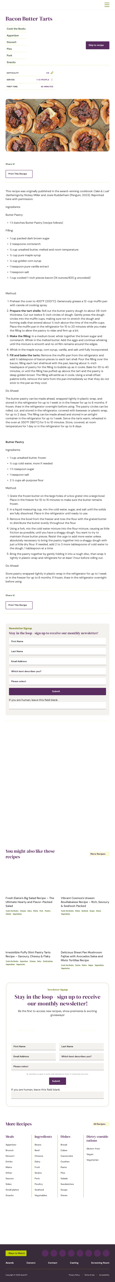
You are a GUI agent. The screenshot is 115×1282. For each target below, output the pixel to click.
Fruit (37, 1167)
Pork (9, 55)
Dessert (11, 42)
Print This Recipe (17, 173)
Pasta (64, 1167)
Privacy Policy (74, 1275)
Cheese (23, 911)
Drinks (9, 1161)
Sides (9, 1184)
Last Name (17, 651)
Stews (98, 911)
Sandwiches (67, 1184)
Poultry (47, 911)
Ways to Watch (16, 1253)
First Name (17, 641)
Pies (9, 49)
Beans (38, 1144)
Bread (64, 1144)
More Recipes (97, 853)
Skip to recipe (96, 45)
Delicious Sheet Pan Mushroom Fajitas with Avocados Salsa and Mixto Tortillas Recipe (82, 956)
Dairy (29, 911)
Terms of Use (89, 1275)
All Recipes (99, 1124)
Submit (56, 691)
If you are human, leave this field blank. (33, 700)
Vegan (90, 965)
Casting (74, 1262)
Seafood (84, 911)
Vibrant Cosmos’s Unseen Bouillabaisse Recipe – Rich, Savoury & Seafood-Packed (85, 902)
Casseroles (67, 1155)
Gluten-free (93, 1148)
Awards (10, 1262)
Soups (92, 911)
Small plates (48, 961)
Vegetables (17, 914)
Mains (35, 911)
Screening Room (100, 1262)
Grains (77, 965)
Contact (52, 1262)
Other (9, 1172)
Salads (8, 914)
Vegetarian (20, 964)
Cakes (64, 1150)
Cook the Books (16, 28)
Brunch (10, 1150)
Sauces (10, 1178)
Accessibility (104, 1275)
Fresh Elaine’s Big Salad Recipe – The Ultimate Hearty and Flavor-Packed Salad (30, 902)
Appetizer (13, 35)
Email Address (19, 661)
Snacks (11, 62)
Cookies (65, 1161)
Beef (37, 1150)
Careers (31, 1262)
